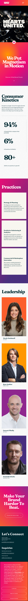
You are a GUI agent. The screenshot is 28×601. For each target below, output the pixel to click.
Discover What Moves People (14, 78)
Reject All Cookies (14, 593)
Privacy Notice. (18, 572)
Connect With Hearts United (14, 515)
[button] (23, 3)
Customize (14, 588)
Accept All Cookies (14, 598)
